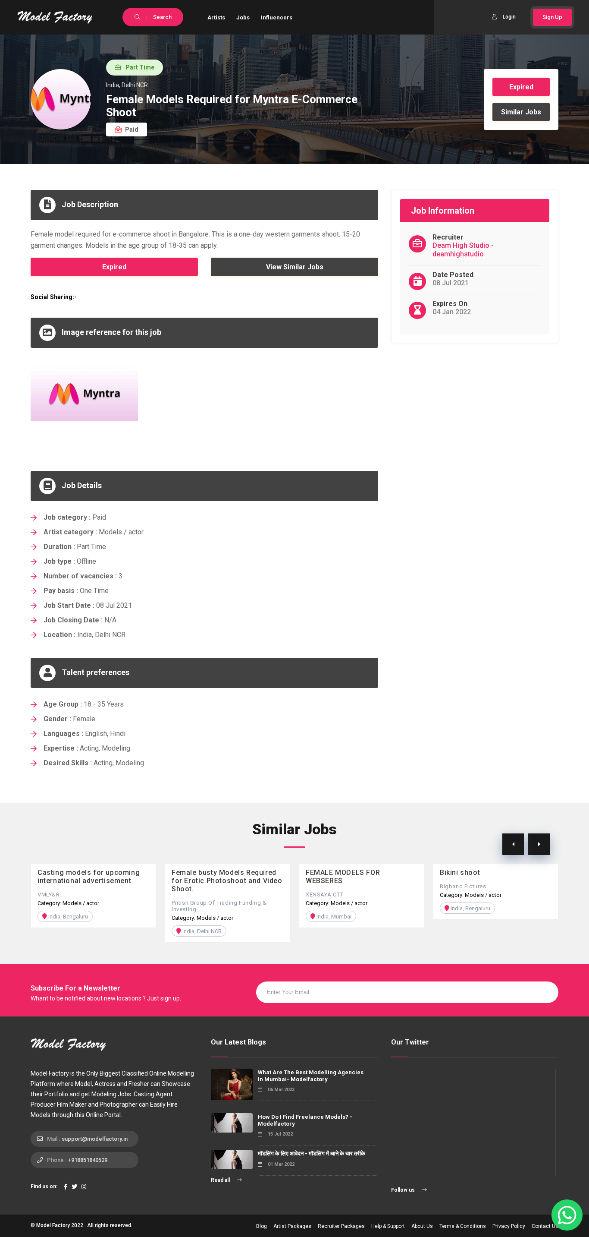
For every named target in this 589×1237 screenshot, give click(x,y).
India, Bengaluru (67, 916)
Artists (216, 17)
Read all (221, 1180)
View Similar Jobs (294, 267)
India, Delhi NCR (201, 931)
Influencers (276, 17)
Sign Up (552, 17)
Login (509, 17)
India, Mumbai (333, 916)
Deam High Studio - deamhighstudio (463, 249)
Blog (261, 1226)
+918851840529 (87, 1160)
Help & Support (388, 1226)
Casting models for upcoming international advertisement (89, 876)
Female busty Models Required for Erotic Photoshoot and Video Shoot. (227, 880)
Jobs (243, 17)
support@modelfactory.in (95, 1139)
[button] (539, 844)
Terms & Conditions (462, 1226)
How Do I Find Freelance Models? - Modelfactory (305, 1120)
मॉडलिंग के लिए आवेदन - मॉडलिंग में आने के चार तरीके (311, 1153)
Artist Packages (292, 1226)
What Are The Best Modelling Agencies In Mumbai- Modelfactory (310, 1075)
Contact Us (545, 1226)
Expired (521, 87)
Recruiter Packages (341, 1226)
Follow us (403, 1190)
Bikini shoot (460, 872)
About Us (422, 1226)
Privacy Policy (508, 1226)
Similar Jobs (521, 112)
